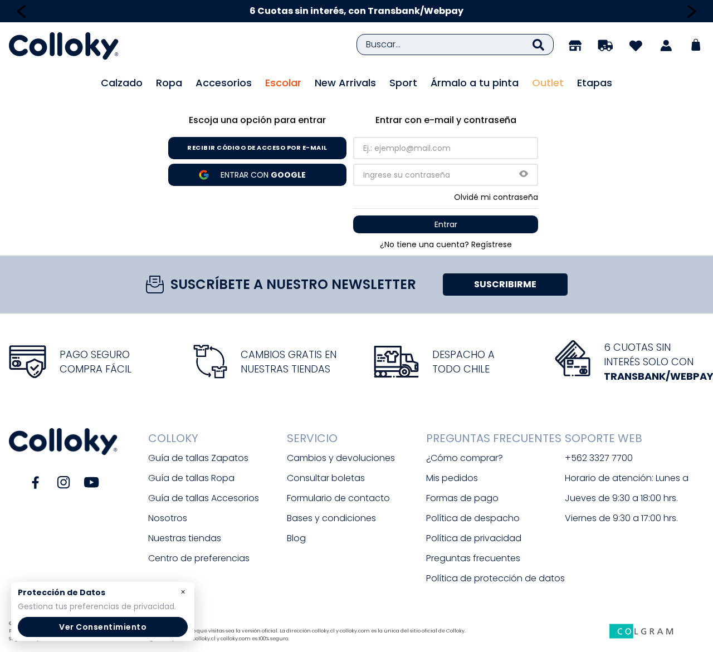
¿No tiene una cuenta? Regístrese (446, 244)
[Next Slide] (691, 11)
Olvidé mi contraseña (496, 197)
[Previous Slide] (21, 11)
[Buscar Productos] (538, 45)
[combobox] (455, 44)
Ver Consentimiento (102, 627)
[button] (523, 174)
